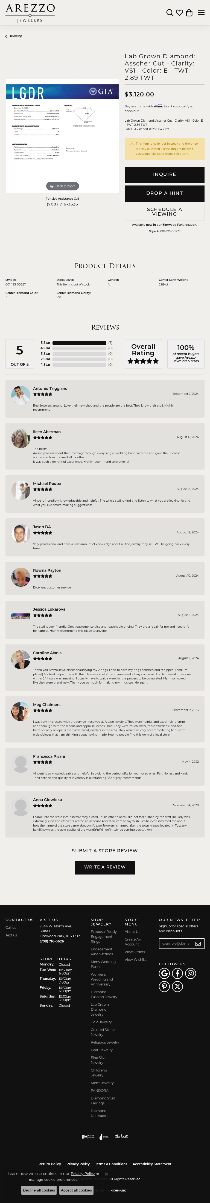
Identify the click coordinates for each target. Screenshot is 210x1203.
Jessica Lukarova (49, 609)
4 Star (45, 348)
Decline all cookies (39, 1190)
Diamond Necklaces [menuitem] (99, 1113)
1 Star (45, 365)
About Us (132, 932)
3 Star (45, 354)
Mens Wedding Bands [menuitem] (103, 964)
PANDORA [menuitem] (100, 1090)
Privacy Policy (78, 1164)
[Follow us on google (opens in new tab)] (164, 973)
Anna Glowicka (47, 800)
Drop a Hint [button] (164, 193)
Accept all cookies (76, 1190)
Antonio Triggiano (50, 389)
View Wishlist (136, 960)
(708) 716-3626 (62, 204)
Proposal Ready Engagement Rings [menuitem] (104, 937)
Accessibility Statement (152, 1164)
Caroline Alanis (47, 653)
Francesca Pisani (49, 757)
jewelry (15, 36)
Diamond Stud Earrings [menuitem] (103, 1100)
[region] (62, 136)
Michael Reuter (47, 484)
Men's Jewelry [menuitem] (102, 1083)
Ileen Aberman (47, 432)
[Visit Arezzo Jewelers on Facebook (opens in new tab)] (177, 973)
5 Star (45, 343)
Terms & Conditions (111, 1164)
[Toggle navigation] (201, 13)
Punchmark (116, 1190)
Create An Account (133, 941)
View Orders (135, 952)
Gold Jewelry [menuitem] (101, 1022)
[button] (170, 12)
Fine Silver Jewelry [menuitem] (99, 1060)
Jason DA (42, 527)
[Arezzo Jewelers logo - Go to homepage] (30, 12)
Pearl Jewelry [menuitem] (102, 1050)
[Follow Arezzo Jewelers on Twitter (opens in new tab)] (177, 986)
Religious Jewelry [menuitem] (105, 1042)
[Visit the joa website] (104, 1137)
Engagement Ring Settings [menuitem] (102, 951)
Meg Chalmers (46, 705)
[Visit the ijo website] (88, 1137)
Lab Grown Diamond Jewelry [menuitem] (100, 1009)
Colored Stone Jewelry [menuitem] (103, 1032)
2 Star (45, 359)
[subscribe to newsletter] (198, 943)
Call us (10, 927)
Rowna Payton (47, 571)
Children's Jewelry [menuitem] (99, 1072)
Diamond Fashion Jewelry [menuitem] (104, 994)
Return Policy (50, 1164)
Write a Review (105, 867)
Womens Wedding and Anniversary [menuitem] (102, 979)
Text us (11, 935)
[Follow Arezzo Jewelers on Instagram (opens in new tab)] (190, 973)
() (110, 343)
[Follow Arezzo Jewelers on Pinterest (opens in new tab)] (164, 986)
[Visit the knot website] (121, 1137)
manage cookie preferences (53, 1179)
